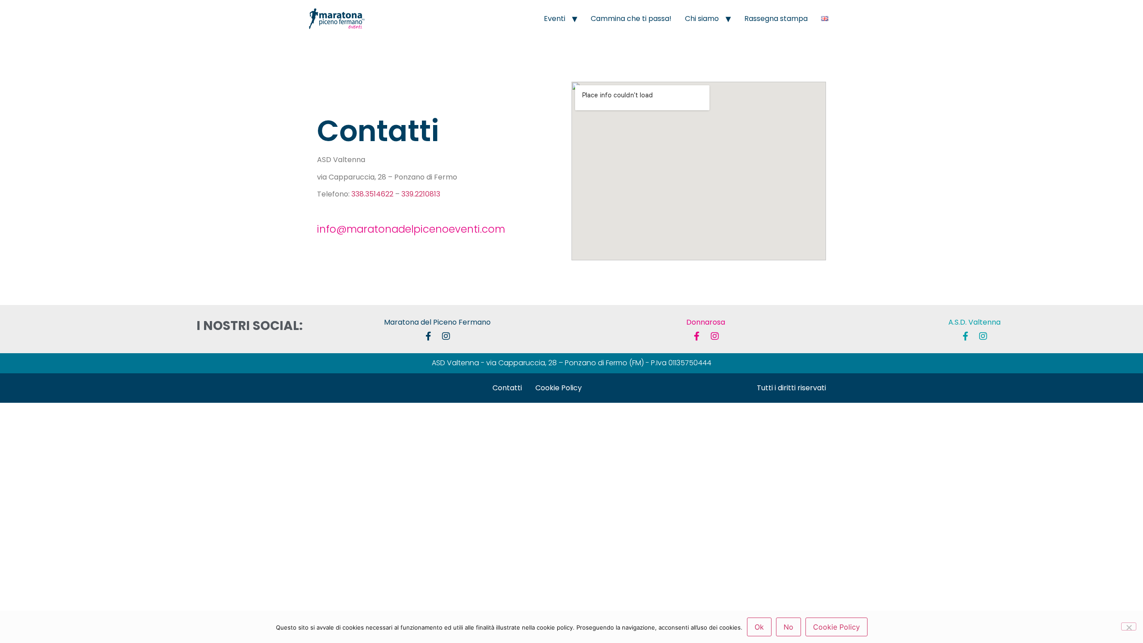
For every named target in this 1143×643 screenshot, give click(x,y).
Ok (759, 626)
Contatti (507, 388)
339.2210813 (420, 194)
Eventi (554, 18)
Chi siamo (702, 18)
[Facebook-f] (428, 336)
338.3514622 (372, 194)
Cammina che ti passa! (631, 18)
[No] (1128, 626)
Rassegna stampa (776, 18)
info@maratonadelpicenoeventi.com (411, 229)
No (788, 626)
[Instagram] (446, 336)
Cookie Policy (558, 388)
